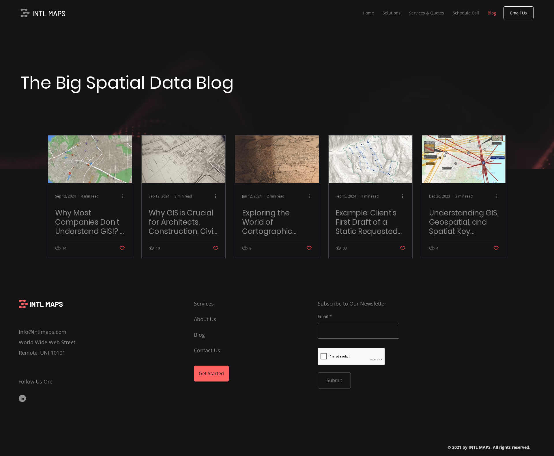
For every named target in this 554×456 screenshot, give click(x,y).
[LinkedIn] (22, 398)
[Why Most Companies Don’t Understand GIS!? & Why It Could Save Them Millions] (90, 159)
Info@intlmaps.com (42, 331)
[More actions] (124, 196)
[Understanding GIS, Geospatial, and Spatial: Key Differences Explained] (464, 159)
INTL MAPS (48, 13)
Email (323, 316)
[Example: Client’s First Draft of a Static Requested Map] (370, 159)
